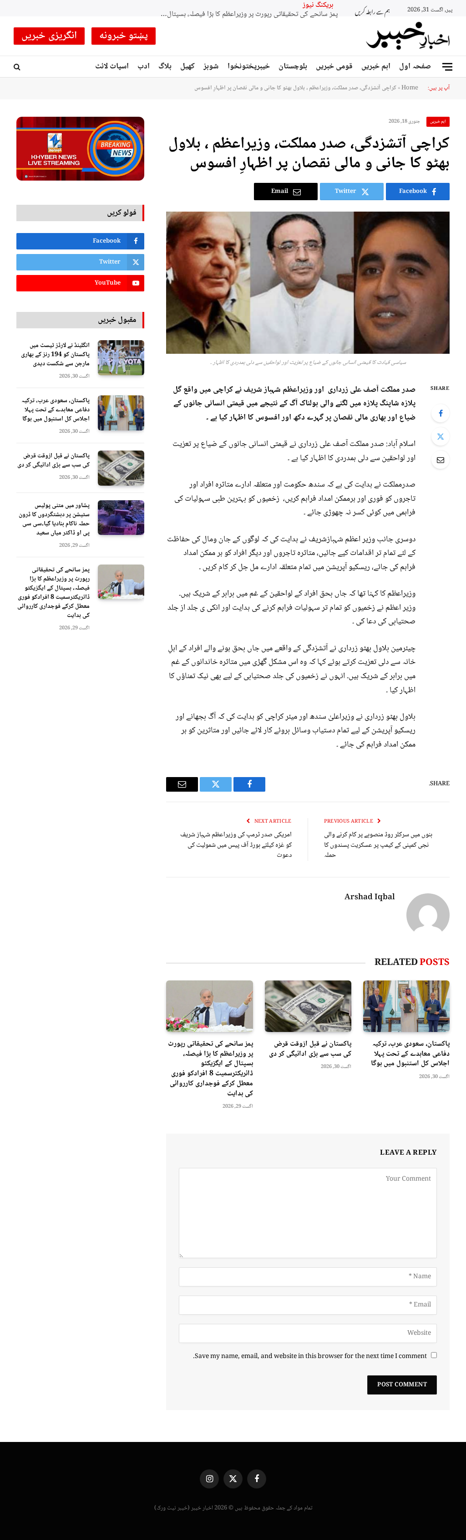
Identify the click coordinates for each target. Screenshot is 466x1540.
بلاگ (165, 66)
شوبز (210, 66)
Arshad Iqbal (369, 897)
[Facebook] (440, 413)
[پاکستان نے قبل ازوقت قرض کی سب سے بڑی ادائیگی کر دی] (308, 1006)
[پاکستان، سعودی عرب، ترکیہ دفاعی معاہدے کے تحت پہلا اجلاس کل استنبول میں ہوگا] (406, 1006)
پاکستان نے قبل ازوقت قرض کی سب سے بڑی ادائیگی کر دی (310, 1049)
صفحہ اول (415, 66)
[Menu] (447, 67)
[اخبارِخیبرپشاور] (408, 36)
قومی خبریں (334, 66)
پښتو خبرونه (123, 36)
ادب (143, 66)
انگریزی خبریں (49, 36)
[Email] (440, 460)
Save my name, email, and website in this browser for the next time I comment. (310, 1356)
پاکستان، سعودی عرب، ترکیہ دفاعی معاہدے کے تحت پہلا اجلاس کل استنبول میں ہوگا (410, 1054)
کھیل (187, 66)
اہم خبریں (375, 66)
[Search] (18, 67)
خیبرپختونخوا (249, 66)
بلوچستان (293, 66)
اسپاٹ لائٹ (112, 66)
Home (409, 88)
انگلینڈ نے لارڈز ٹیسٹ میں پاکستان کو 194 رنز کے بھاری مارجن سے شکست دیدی (55, 354)
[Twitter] (440, 436)
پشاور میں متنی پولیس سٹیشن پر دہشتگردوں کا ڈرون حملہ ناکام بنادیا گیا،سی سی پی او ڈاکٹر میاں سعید (54, 519)
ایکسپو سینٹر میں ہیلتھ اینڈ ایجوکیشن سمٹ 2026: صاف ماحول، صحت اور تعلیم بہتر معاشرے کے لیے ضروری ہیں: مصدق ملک (247, 15)
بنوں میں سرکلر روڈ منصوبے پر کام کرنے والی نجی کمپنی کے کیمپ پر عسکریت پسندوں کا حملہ (378, 845)
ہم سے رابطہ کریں (372, 10)
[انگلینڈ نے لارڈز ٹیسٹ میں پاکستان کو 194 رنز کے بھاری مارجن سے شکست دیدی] (121, 357)
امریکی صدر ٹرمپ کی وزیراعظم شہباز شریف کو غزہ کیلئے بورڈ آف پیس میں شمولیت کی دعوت (236, 845)
